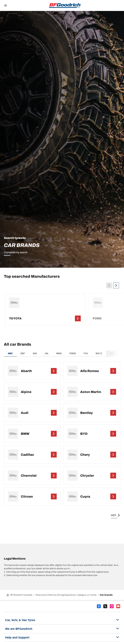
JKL (47, 353)
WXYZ (99, 353)
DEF (23, 353)
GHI (35, 353)
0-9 (112, 353)
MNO (59, 353)
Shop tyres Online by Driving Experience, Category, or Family (66, 595)
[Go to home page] (65, 5)
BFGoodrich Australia (21, 595)
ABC (10, 353)
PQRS (72, 353)
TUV (85, 353)
